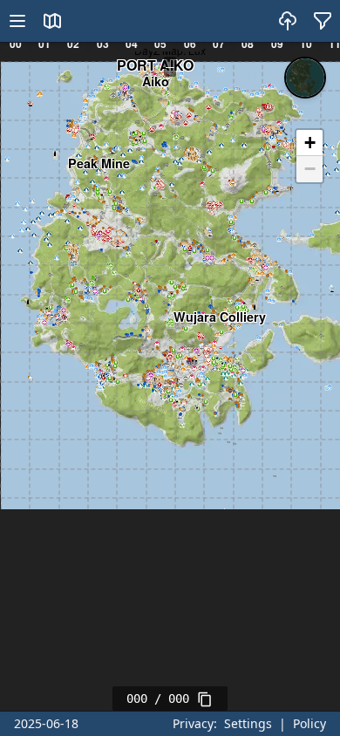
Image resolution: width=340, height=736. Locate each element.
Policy (309, 723)
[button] (309, 143)
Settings (248, 723)
